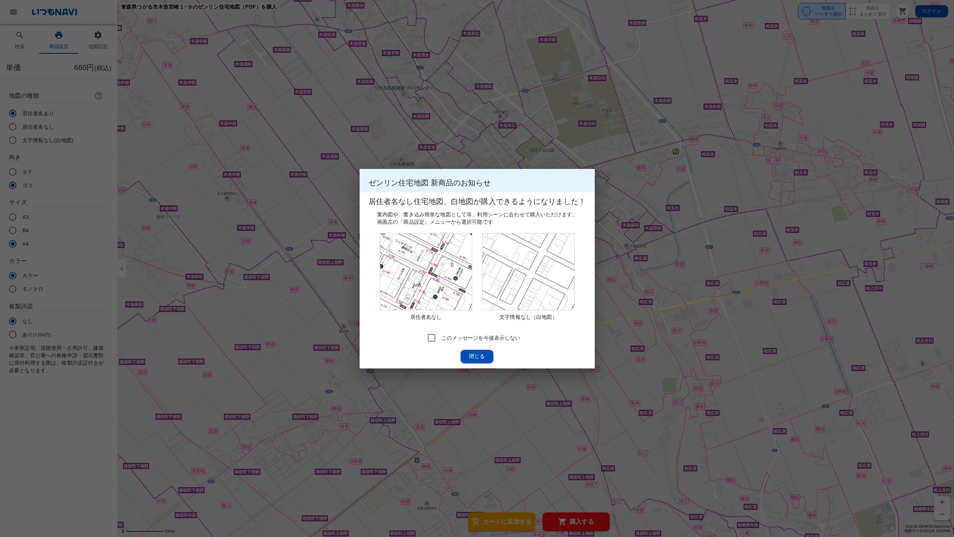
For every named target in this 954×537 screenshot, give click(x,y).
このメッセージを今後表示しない (480, 337)
